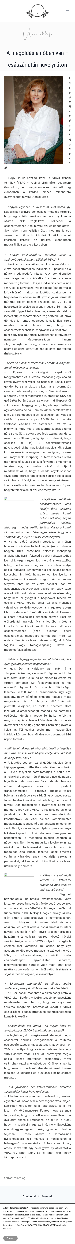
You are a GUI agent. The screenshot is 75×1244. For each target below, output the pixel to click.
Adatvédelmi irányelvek (37, 1196)
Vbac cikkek (37, 34)
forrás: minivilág (14, 1178)
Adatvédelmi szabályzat (41, 1225)
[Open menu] (67, 11)
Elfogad (10, 1238)
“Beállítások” (33, 1218)
